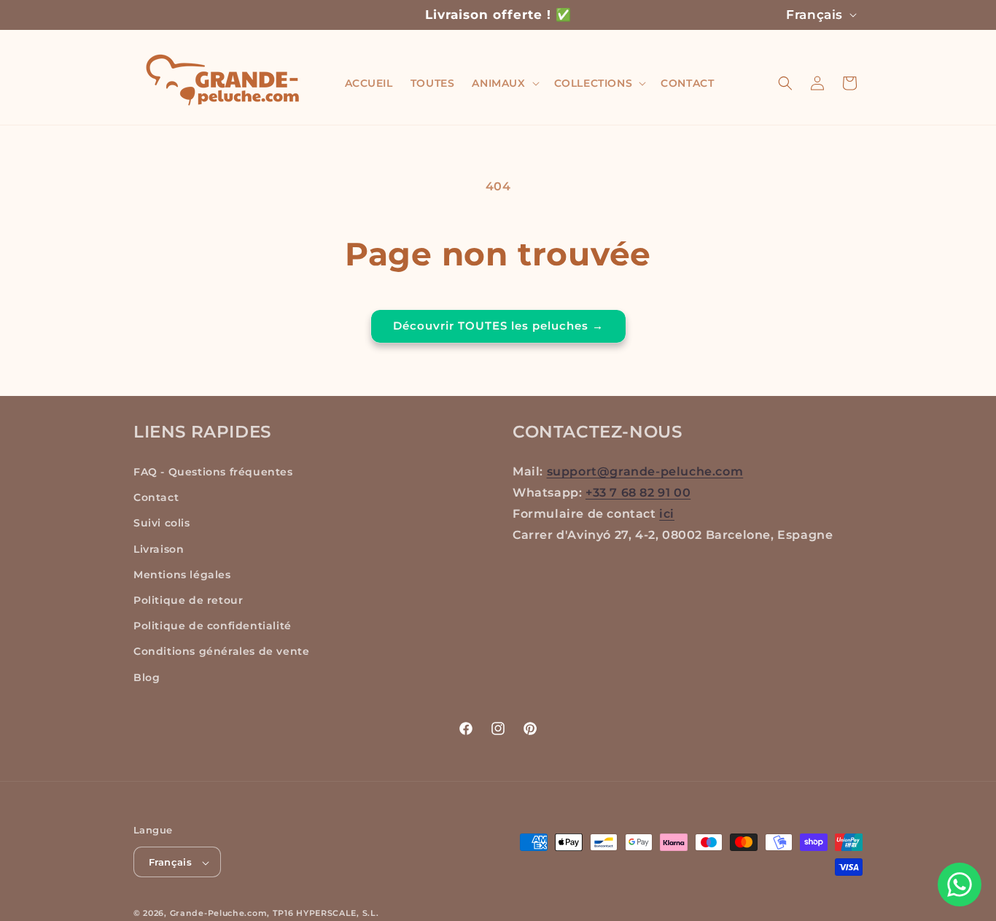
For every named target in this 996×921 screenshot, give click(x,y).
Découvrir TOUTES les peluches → (498, 326)
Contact (156, 498)
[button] (504, 83)
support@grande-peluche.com (645, 471)
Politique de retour (188, 600)
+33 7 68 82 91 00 (637, 493)
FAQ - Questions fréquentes (213, 471)
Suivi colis (161, 523)
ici (666, 514)
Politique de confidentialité (212, 626)
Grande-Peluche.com (219, 914)
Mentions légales (182, 574)
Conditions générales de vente (221, 651)
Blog (146, 677)
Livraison (158, 549)
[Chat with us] (959, 884)
